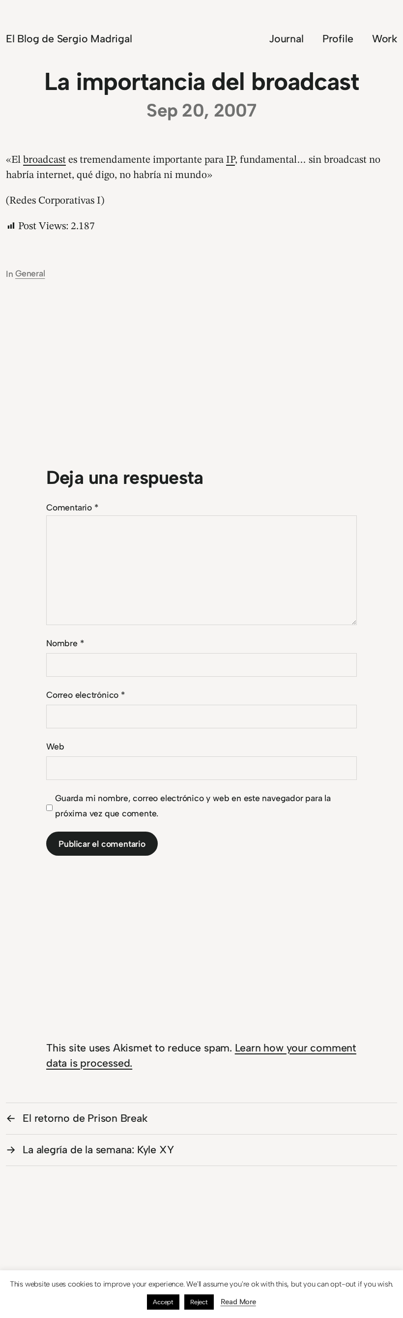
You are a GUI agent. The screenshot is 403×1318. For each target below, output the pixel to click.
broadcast (44, 160)
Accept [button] (163, 1302)
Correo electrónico (85, 694)
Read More (238, 1301)
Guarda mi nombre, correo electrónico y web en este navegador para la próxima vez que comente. (192, 805)
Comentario (72, 507)
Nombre (65, 643)
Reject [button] (199, 1302)
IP (230, 160)
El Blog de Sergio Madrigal (69, 38)
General (30, 273)
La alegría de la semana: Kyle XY (98, 1149)
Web (55, 746)
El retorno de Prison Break (85, 1118)
